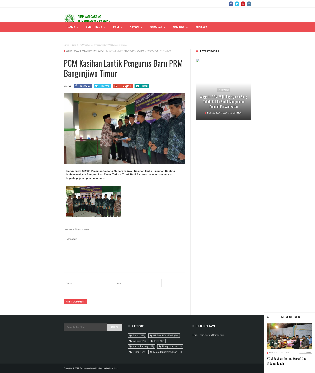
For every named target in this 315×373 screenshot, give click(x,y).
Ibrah (159, 341)
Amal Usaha (94, 27)
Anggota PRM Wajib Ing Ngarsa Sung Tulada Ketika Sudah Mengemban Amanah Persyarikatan (223, 101)
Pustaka (201, 27)
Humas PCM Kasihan (135, 51)
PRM (116, 27)
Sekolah (156, 27)
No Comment (306, 353)
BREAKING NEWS (165, 335)
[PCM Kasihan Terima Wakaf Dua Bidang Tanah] (289, 336)
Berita (272, 353)
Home (71, 27)
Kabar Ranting (89, 51)
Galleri (77, 51)
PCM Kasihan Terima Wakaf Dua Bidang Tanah (286, 361)
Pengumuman (172, 346)
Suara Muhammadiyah (167, 352)
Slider (101, 51)
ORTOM (134, 27)
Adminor (178, 27)
